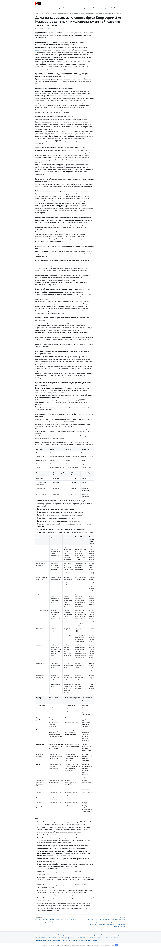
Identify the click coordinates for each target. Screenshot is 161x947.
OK (116, 945)
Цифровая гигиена (54, 940)
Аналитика (38, 8)
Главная (37, 13)
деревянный (40, 50)
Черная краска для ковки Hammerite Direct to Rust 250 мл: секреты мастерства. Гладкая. (55, 919)
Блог (36, 935)
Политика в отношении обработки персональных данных (58, 935)
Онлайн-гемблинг (116, 8)
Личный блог (45, 13)
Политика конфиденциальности (115, 935)
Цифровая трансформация (52, 8)
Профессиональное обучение (88, 940)
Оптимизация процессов (69, 940)
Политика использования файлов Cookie (90, 935)
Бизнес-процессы (68, 8)
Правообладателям (41, 938)
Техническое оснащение (101, 8)
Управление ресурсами (83, 8)
